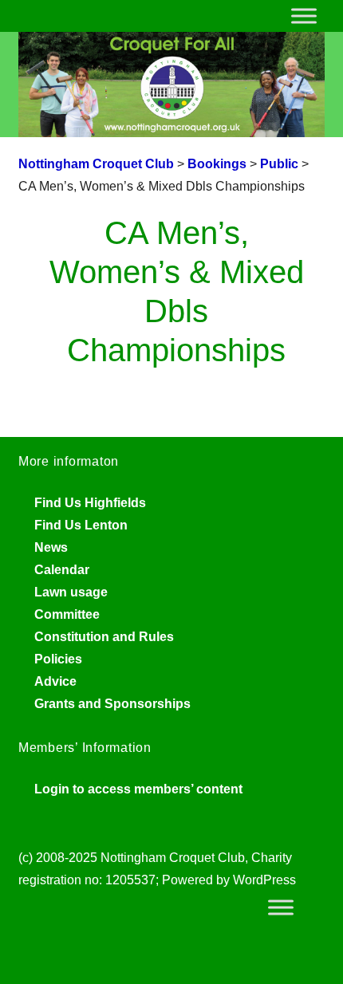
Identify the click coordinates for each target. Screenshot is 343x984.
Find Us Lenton (81, 525)
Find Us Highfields (90, 503)
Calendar (61, 570)
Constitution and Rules (104, 637)
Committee (67, 614)
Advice (55, 681)
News (51, 547)
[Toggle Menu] (304, 15)
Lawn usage (71, 592)
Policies (58, 659)
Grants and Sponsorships (112, 703)
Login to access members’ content (138, 789)
